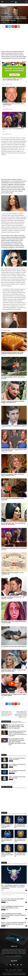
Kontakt (14, 969)
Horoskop (3, 734)
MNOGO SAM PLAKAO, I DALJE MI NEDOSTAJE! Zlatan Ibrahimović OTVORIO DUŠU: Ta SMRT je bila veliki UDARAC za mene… (20, 714)
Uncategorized (11, 773)
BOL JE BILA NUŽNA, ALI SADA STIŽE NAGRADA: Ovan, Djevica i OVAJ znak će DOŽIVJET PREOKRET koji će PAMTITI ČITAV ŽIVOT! (17, 741)
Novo (5, 4)
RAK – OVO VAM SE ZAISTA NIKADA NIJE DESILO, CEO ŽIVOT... (7, 840)
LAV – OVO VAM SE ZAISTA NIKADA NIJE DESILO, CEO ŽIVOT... (20, 840)
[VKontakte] (17, 964)
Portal (2, 890)
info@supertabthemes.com (16, 956)
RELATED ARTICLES (6, 721)
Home (2, 4)
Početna (6, 969)
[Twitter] (10, 964)
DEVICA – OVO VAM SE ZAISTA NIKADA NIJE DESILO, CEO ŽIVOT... (7, 855)
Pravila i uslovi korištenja (10, 970)
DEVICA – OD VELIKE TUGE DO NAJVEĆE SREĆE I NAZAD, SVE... (6, 826)
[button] (26, 1)
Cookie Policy (19, 969)
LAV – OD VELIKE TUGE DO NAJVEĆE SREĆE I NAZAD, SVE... (20, 855)
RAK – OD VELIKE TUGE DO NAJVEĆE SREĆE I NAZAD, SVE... (20, 826)
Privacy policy (19, 970)
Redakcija (4, 22)
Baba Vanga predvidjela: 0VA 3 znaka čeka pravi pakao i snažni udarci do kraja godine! (16, 726)
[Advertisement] (14, 40)
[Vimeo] (14, 964)
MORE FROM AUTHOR (16, 721)
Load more (14, 782)
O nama (10, 969)
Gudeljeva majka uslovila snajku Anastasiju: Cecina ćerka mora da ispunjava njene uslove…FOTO (6, 713)
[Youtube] (21, 964)
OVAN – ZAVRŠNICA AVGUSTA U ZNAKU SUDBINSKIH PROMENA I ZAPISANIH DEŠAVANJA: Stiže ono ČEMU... (13, 915)
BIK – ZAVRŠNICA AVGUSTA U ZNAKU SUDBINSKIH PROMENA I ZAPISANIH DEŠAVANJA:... (13, 887)
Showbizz (5, 14)
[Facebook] (7, 964)
